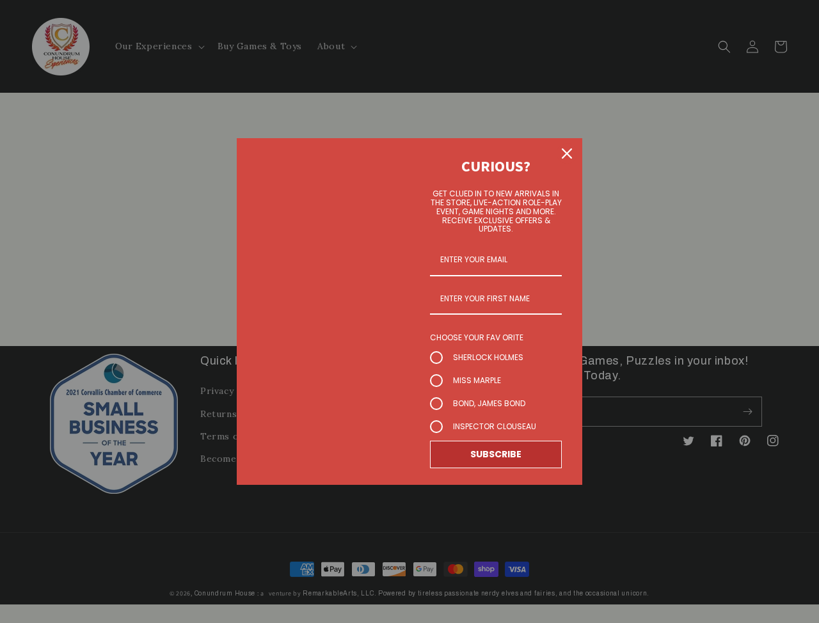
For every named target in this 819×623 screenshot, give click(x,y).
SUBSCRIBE (495, 454)
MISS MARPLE (477, 380)
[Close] (567, 153)
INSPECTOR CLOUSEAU (494, 426)
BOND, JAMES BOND (489, 403)
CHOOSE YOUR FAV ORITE (476, 337)
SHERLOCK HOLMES (488, 357)
